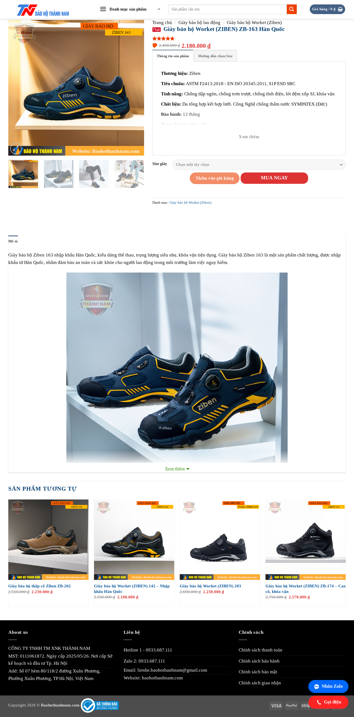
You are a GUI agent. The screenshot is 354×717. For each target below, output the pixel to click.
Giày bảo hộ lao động (199, 22)
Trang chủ (162, 22)
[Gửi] (292, 9)
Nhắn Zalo (332, 686)
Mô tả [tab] (13, 241)
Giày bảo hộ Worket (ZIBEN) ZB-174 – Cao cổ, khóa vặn (306, 589)
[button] (130, 9)
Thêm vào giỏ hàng (215, 178)
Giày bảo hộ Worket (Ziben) (254, 22)
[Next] (134, 87)
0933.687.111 (159, 650)
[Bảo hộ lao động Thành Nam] (47, 9)
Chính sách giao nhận (260, 682)
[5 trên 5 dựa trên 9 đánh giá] (249, 38)
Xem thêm (249, 136)
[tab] (173, 56)
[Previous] (18, 87)
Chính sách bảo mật (258, 671)
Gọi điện (332, 702)
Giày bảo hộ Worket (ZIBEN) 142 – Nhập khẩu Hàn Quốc (132, 589)
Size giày (159, 164)
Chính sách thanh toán (260, 650)
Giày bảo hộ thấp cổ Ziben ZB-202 (39, 586)
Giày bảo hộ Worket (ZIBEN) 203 (210, 586)
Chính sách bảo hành (259, 661)
